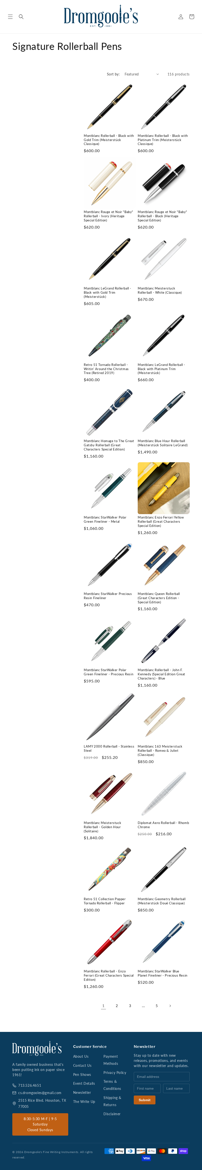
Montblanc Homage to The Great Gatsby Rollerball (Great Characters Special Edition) (109, 445)
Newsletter (82, 1092)
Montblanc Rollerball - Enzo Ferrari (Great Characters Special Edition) (109, 975)
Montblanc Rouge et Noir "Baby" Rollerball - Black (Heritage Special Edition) (162, 216)
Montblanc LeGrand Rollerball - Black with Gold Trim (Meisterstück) (107, 292)
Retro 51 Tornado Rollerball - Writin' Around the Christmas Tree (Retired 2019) (106, 369)
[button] (10, 16)
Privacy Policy (114, 1072)
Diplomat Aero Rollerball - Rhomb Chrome (163, 825)
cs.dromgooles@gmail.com (40, 1093)
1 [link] (103, 1005)
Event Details (84, 1083)
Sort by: (113, 74)
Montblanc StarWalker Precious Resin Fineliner (108, 596)
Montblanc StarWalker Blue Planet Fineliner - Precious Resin (162, 973)
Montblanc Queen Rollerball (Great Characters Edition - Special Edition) (159, 598)
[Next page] (170, 1005)
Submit (145, 1100)
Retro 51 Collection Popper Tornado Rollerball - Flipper (105, 901)
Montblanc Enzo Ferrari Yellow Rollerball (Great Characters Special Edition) (161, 521)
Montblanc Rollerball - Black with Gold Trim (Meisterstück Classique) (109, 140)
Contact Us (82, 1065)
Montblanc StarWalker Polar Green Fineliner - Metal (105, 519)
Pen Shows (82, 1074)
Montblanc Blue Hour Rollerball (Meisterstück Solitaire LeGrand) (162, 443)
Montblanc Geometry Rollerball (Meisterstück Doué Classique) (161, 901)
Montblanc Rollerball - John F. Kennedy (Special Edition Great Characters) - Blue (161, 674)
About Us (81, 1056)
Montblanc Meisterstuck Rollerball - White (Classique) (160, 290)
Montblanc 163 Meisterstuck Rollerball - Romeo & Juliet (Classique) (160, 750)
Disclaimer (112, 1114)
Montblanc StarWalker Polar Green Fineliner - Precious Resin (108, 672)
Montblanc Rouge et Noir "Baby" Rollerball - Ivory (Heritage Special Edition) (108, 216)
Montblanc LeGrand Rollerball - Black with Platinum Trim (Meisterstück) (161, 369)
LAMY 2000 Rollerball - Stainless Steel (109, 748)
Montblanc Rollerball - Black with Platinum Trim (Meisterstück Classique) (163, 140)
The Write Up (84, 1101)
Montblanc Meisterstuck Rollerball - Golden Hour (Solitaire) (102, 827)
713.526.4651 (29, 1085)
